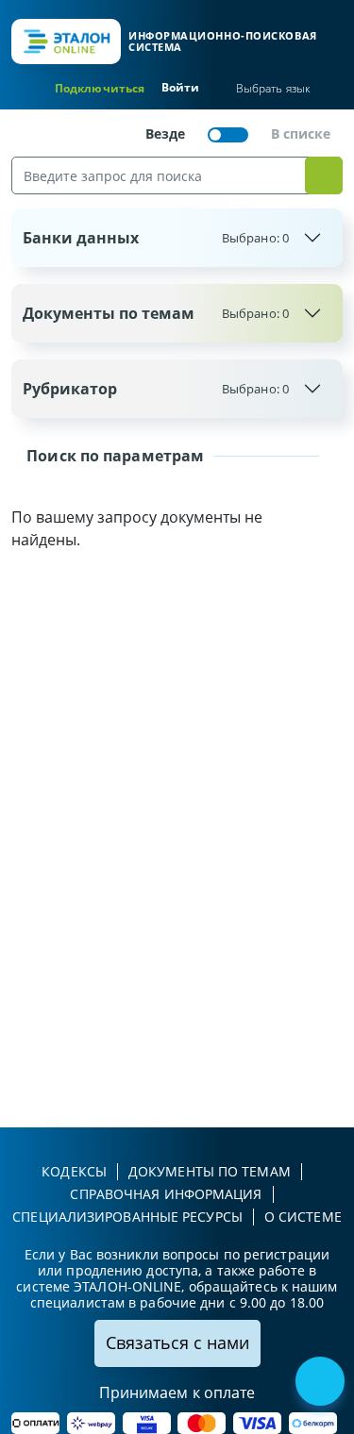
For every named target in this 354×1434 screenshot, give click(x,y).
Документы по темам (156, 313)
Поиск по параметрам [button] (113, 455)
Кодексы (74, 1171)
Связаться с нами (177, 1342)
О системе (303, 1217)
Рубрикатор (156, 388)
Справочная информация (165, 1194)
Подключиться (99, 88)
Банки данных (156, 237)
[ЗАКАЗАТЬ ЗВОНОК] (321, 1383)
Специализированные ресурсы (127, 1217)
